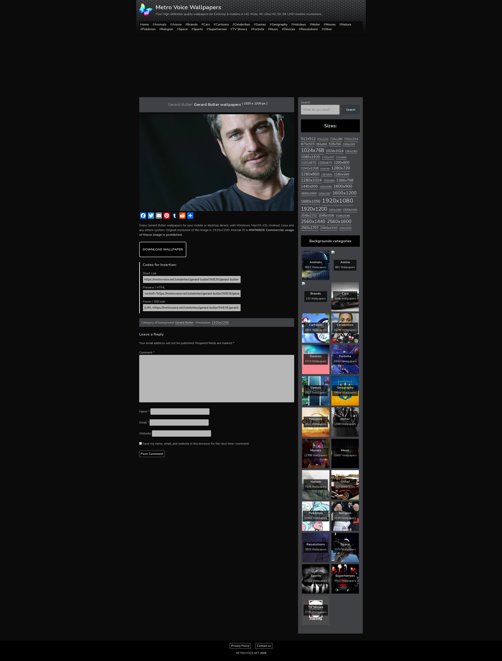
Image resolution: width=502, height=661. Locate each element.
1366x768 (344, 180)
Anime (177, 24)
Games (261, 24)
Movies (331, 24)
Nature (346, 24)
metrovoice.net (247, 653)
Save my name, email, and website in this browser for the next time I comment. (196, 444)
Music (274, 29)
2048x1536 (326, 215)
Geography (279, 24)
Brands (192, 24)
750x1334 (351, 139)
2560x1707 (309, 228)
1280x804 (326, 174)
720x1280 (336, 139)
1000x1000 (349, 144)
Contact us (264, 646)
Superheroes (217, 29)
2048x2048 (343, 215)
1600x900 (343, 186)
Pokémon (149, 29)
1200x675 (325, 163)
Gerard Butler (184, 322)
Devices (289, 29)
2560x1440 (313, 222)
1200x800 (341, 162)
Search (305, 102)
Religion (167, 29)
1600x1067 (324, 193)
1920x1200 (220, 322)
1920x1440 (350, 210)
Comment (147, 352)
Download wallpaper (163, 249)
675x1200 (322, 139)
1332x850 (329, 180)
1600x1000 (309, 193)
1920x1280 (335, 209)
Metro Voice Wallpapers (188, 7)
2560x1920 (328, 228)
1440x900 (309, 186)
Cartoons (222, 24)
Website (145, 433)
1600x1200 (344, 193)
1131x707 (328, 157)
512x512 (308, 138)
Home (144, 24)
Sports (198, 29)
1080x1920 (310, 157)
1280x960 (341, 174)
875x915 (308, 144)
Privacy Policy (240, 646)
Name (144, 411)
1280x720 (340, 168)
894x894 (321, 144)
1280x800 (310, 174)
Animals (160, 24)
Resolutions (309, 29)
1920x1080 (337, 201)
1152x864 (341, 157)
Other (328, 29)
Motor (316, 24)
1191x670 (308, 162)
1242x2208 (309, 168)
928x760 (335, 144)
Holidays (299, 24)
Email (144, 422)
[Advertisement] (251, 64)
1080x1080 (351, 151)
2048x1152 (309, 216)
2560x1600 (339, 221)
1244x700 (325, 168)
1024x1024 (334, 151)
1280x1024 (311, 180)
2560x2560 (345, 228)
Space (183, 29)
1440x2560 (326, 186)
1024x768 (312, 150)
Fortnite (258, 29)
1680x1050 (310, 201)
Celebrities (242, 24)
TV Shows (239, 29)
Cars (206, 24)
